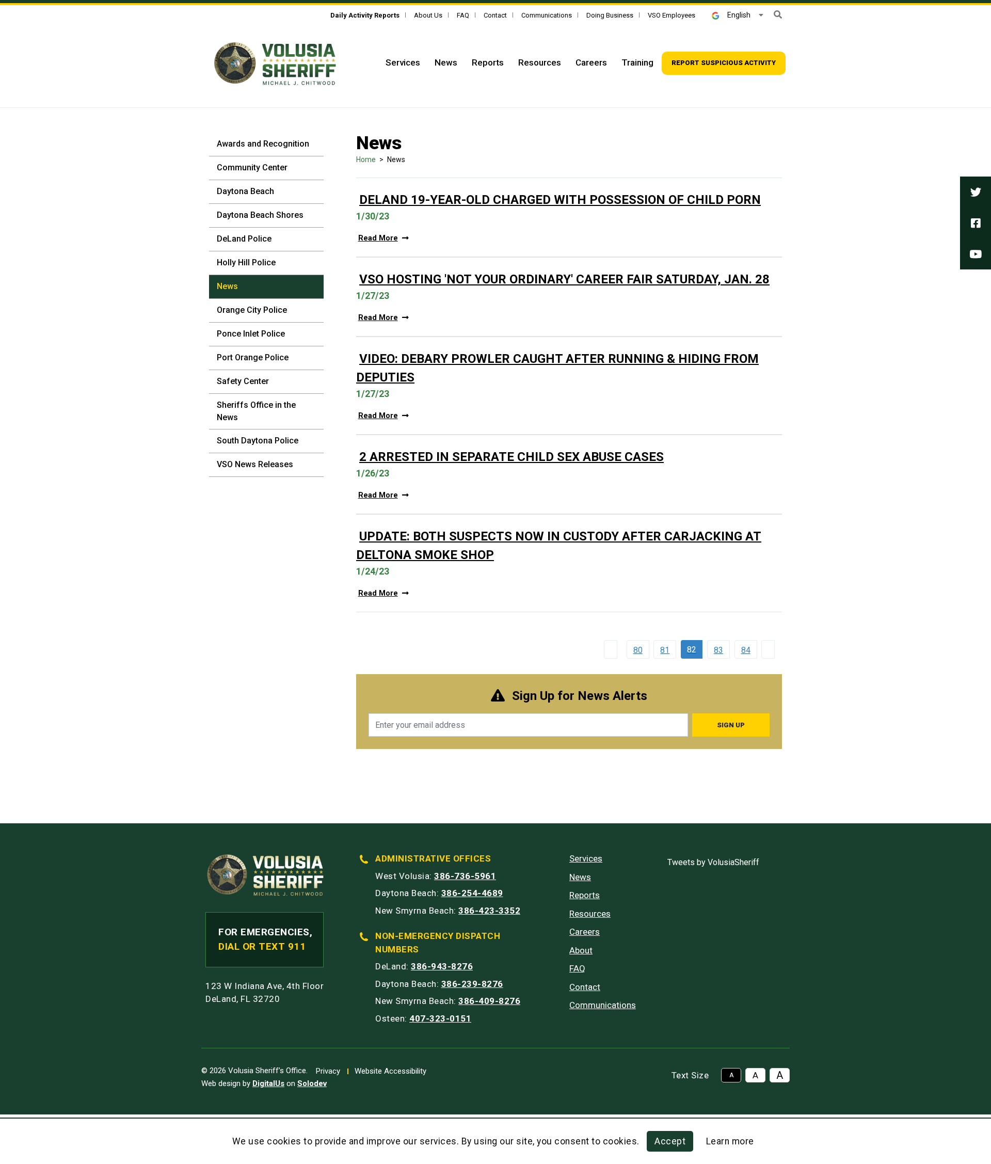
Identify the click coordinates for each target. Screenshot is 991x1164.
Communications (546, 15)
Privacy (328, 1071)
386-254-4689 (472, 893)
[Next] (770, 649)
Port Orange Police (253, 357)
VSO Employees (671, 15)
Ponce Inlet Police (251, 334)
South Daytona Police (257, 440)
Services (403, 62)
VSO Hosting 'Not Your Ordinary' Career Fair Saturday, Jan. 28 (564, 279)
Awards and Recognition (263, 144)
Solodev (312, 1083)
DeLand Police (244, 239)
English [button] (738, 15)
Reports (488, 62)
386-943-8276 (442, 966)
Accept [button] (669, 1141)
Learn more (730, 1141)
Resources (539, 62)
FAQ (463, 15)
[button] (778, 15)
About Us (428, 15)
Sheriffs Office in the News (256, 411)
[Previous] (612, 649)
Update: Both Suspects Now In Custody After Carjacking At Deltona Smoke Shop (558, 545)
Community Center (252, 167)
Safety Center (243, 381)
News (446, 62)
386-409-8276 (489, 1001)
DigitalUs (268, 1083)
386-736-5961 (465, 876)
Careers (591, 62)
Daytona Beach (245, 191)
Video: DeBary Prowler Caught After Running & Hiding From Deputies (557, 368)
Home (366, 159)
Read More (378, 238)
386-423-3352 (489, 910)
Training (637, 62)
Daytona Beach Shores (260, 215)
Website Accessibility (390, 1071)
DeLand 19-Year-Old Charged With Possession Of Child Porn (560, 200)
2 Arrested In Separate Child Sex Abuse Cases (511, 457)
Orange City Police (252, 310)
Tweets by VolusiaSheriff (713, 862)
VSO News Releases (255, 464)
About (581, 950)
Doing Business (609, 15)
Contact (495, 15)
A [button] (731, 1075)
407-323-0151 (440, 1018)
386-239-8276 (472, 984)
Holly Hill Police (246, 262)
